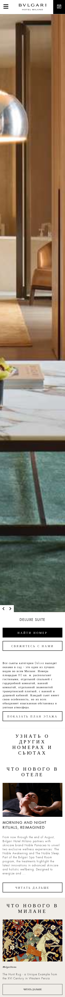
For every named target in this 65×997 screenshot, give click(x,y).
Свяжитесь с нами (32, 646)
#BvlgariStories (9, 967)
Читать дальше (32, 887)
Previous (3, 608)
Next (10, 608)
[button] (6, 7)
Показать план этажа (32, 716)
